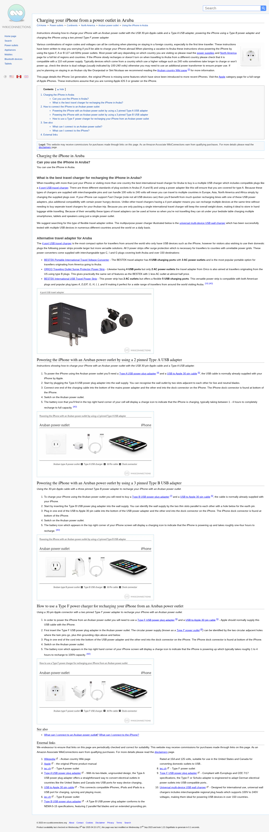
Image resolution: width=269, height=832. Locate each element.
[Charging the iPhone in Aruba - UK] (26, 76)
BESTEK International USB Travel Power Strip (70, 278)
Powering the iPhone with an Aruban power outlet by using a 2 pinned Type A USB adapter (100, 110)
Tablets (8, 63)
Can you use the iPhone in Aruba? (71, 98)
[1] (189, 69)
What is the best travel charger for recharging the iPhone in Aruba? (88, 102)
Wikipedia (49, 759)
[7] (171, 496)
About (71, 823)
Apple (222, 76)
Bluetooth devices (13, 59)
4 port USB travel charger (53, 187)
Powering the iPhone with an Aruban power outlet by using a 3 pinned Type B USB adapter (100, 114)
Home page (10, 36)
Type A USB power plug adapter (137, 373)
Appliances (10, 50)
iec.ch (47, 768)
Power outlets (11, 45)
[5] (199, 373)
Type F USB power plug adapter (156, 620)
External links (50, 134)
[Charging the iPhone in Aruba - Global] (5, 76)
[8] (201, 629)
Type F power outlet (188, 630)
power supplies (205, 53)
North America (228, 53)
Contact (79, 823)
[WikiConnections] (16, 7)
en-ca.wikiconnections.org (55, 823)
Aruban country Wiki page (172, 70)
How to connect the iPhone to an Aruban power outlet (71, 106)
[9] (176, 619)
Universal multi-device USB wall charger (183, 787)
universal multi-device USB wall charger (202, 223)
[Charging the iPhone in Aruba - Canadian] (19, 76)
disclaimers (45, 147)
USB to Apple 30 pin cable (182, 373)
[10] (206, 283)
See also (48, 122)
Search (8, 41)
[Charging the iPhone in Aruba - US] (11, 76)
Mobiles (8, 54)
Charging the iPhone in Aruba (58, 94)
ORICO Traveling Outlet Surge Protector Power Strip (74, 269)
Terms (119, 823)
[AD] (211, 283)
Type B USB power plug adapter (150, 496)
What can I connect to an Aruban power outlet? (77, 126)
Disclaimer (100, 823)
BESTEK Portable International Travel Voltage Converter (76, 260)
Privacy (110, 823)
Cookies (89, 823)
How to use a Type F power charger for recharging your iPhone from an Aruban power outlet (101, 118)
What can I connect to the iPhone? (71, 130)
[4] (158, 373)
